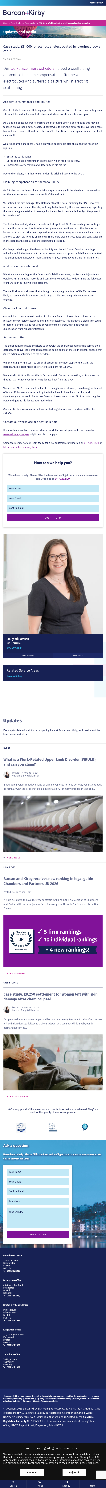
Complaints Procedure (53, 1396)
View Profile (78, 656)
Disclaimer (29, 1399)
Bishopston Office (12, 1280)
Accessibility (96, 2)
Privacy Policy (79, 1399)
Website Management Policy (46, 1401)
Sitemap (27, 1401)
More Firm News (16, 973)
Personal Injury (14, 676)
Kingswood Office (12, 1329)
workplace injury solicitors (32, 68)
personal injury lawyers (16, 434)
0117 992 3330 (14, 648)
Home (6, 23)
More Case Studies (17, 1096)
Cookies (69, 1396)
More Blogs (13, 858)
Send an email (28, 656)
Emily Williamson (18, 639)
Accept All (31, 1472)
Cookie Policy (81, 1396)
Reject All (74, 1472)
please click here (89, 1463)
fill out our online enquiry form (20, 447)
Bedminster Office (12, 1255)
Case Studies (16, 23)
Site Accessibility (11, 1396)
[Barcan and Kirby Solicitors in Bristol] (24, 13)
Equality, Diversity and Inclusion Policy (54, 1399)
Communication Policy (31, 1396)
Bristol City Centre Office (15, 1305)
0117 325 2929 (91, 443)
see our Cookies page (15, 1463)
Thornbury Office (11, 1354)
